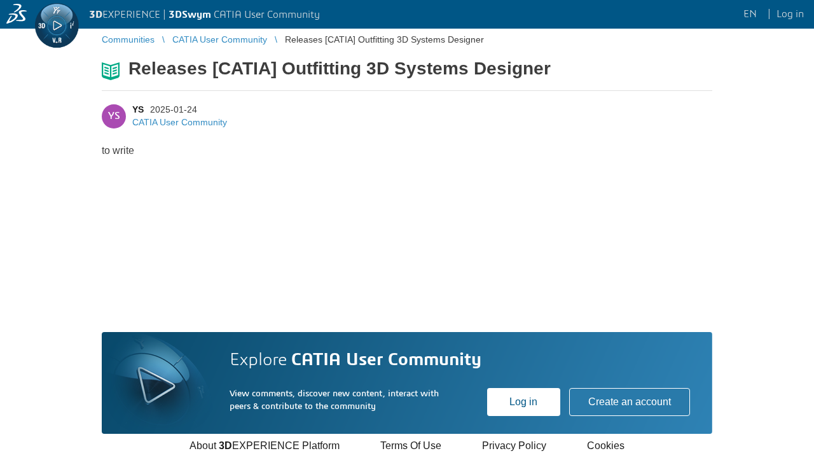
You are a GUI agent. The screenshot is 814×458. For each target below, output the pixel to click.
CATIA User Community (179, 122)
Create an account (629, 401)
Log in (523, 401)
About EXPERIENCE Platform (265, 445)
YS (138, 109)
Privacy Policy (514, 445)
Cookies (605, 445)
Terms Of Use (410, 445)
